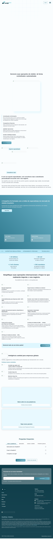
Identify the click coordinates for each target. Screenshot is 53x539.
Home (3, 492)
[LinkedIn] (5, 239)
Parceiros (3, 501)
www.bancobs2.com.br (36, 524)
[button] (50, 2)
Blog (2, 499)
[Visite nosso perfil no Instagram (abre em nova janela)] (5, 489)
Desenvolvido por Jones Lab (46, 536)
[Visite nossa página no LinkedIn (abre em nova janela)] (3, 489)
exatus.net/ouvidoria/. (34, 525)
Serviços (3, 497)
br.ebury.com (10, 525)
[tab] (11, 443)
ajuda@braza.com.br (22, 525)
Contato (3, 504)
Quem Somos (4, 494)
